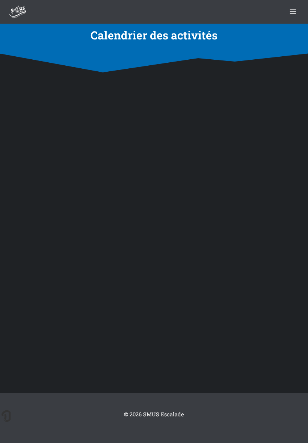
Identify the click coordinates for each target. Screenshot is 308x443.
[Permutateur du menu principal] (293, 12)
